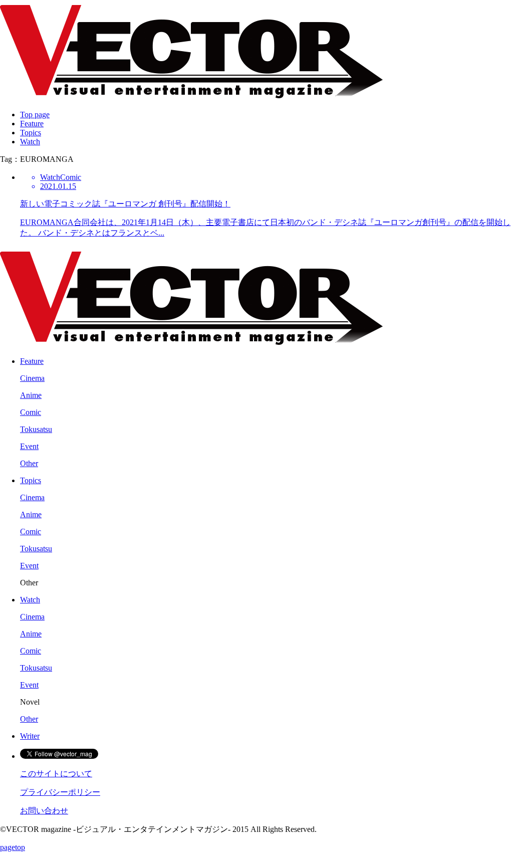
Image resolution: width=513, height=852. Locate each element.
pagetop (12, 847)
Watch (30, 141)
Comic (30, 412)
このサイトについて (56, 773)
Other (29, 463)
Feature (32, 123)
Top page (35, 114)
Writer (30, 736)
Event (29, 446)
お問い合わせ (44, 810)
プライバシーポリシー (60, 792)
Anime (31, 395)
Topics (30, 132)
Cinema (32, 378)
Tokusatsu (36, 429)
